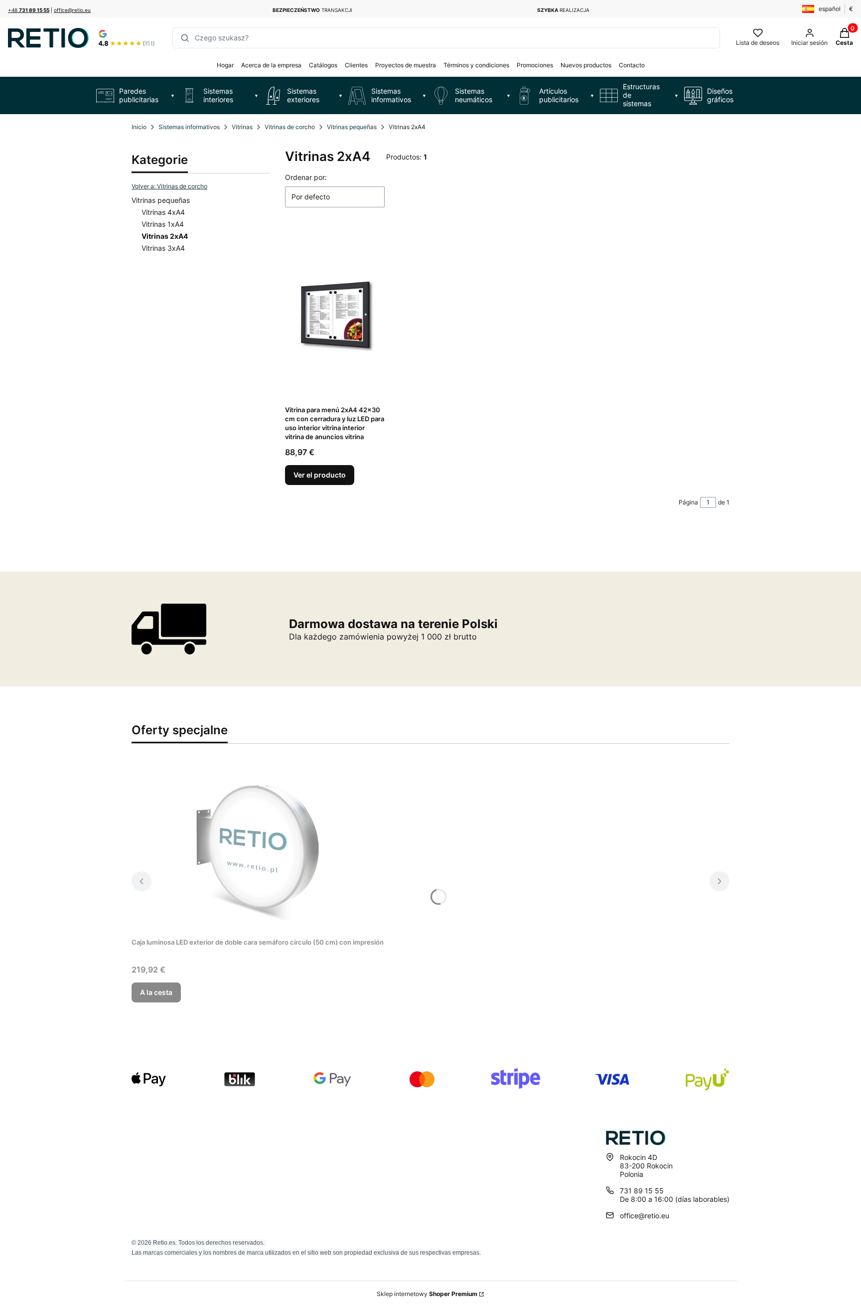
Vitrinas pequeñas (352, 127)
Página (688, 502)
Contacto (632, 65)
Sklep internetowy (427, 1294)
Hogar (225, 65)
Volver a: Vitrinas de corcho (169, 186)
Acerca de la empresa (271, 65)
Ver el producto (319, 475)
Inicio (139, 127)
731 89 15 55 (642, 1190)
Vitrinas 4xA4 (163, 212)
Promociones (535, 65)
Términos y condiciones (476, 65)
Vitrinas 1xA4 (163, 224)
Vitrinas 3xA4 (163, 248)
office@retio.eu (72, 10)
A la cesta (156, 992)
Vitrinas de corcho (290, 127)
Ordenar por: (306, 177)
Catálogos (323, 65)
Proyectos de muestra (405, 65)
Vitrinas (242, 127)
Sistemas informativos (189, 127)
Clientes (356, 65)
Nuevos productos (586, 65)
